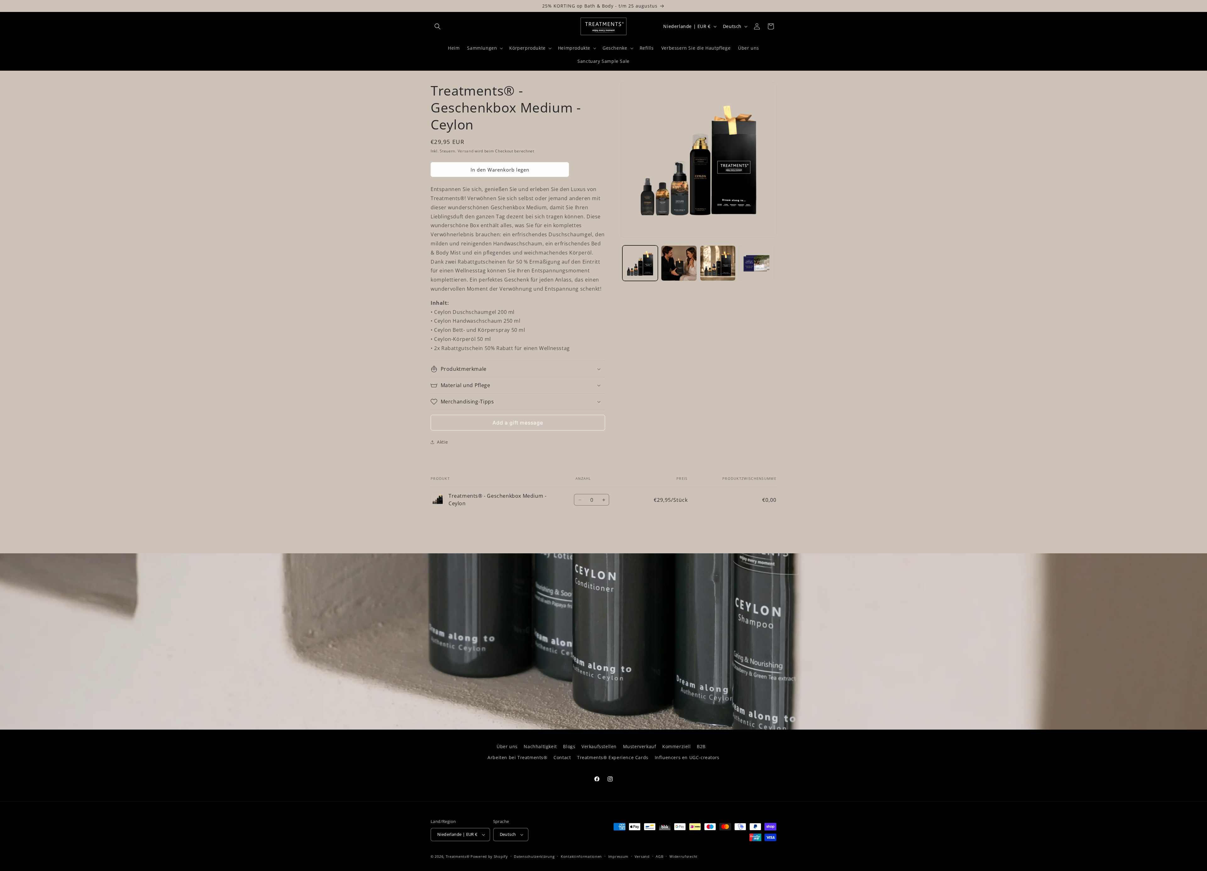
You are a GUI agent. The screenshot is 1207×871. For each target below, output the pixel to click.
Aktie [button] (442, 442)
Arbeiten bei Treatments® (517, 757)
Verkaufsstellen (599, 746)
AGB (659, 856)
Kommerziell (676, 746)
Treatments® (458, 856)
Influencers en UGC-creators (687, 757)
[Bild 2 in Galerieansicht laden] (679, 263)
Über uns (507, 746)
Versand (466, 151)
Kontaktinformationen (581, 856)
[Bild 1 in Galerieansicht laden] (640, 263)
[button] (437, 26)
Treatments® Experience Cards (612, 757)
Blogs (569, 746)
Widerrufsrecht (683, 856)
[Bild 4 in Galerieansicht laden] (756, 263)
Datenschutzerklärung (534, 856)
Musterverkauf (639, 746)
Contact (562, 757)
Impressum (618, 856)
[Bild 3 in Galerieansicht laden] (718, 263)
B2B (701, 746)
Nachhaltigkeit (540, 746)
